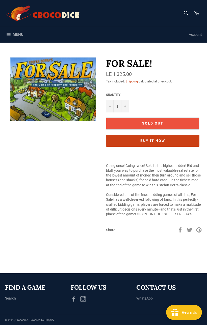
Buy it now (152, 141)
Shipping (131, 81)
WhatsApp (144, 298)
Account (195, 35)
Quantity (113, 95)
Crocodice (21, 320)
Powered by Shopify (42, 320)
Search (10, 298)
